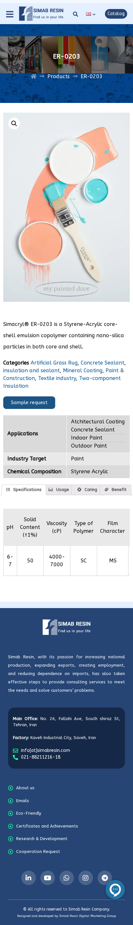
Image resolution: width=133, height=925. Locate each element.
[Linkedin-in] (28, 878)
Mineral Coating (82, 370)
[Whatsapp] (66, 878)
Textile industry (57, 378)
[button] (72, 14)
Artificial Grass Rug (54, 363)
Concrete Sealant (102, 363)
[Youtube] (47, 878)
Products (58, 76)
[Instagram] (85, 878)
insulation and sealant (31, 370)
